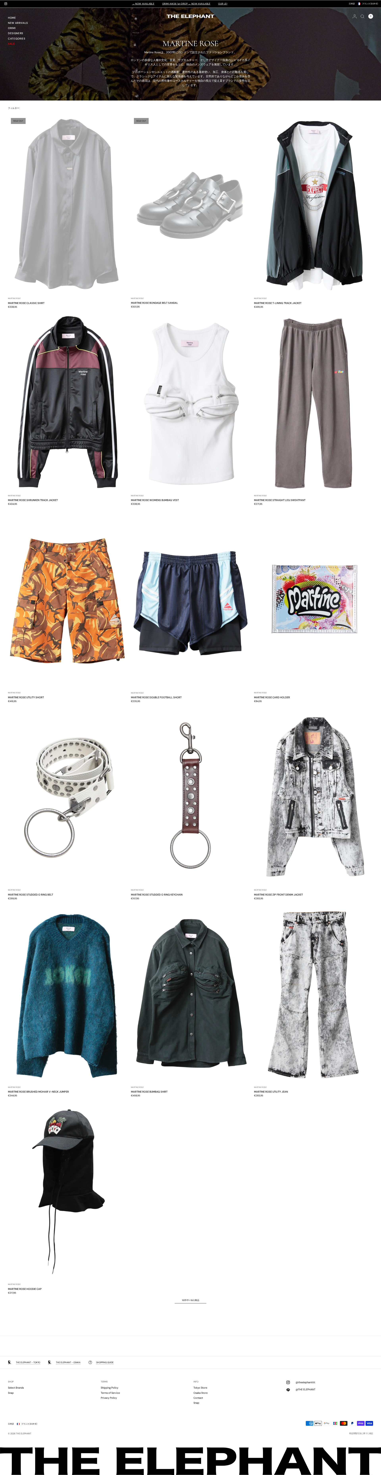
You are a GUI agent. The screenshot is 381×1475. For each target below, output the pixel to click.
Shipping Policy (109, 1387)
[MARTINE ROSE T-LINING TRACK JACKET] (313, 204)
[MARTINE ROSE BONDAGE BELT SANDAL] (190, 204)
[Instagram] (6, 4)
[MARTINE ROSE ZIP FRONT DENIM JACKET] (313, 796)
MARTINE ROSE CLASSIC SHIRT (26, 303)
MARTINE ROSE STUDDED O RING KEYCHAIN (157, 894)
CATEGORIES (16, 38)
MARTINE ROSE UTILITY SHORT (26, 697)
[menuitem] (23, 18)
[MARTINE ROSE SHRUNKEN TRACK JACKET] (67, 401)
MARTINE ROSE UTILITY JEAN (271, 1091)
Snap (11, 1393)
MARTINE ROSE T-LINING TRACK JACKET (277, 303)
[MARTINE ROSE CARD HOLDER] (313, 598)
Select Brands (16, 1387)
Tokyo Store (200, 1387)
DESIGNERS (15, 33)
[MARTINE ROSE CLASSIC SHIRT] (67, 204)
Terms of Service (110, 1393)
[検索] (362, 16)
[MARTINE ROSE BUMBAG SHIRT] (190, 993)
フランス (370, 3)
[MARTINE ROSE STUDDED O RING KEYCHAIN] (190, 796)
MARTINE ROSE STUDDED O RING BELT (30, 894)
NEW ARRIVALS (18, 23)
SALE (11, 43)
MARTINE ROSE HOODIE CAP (25, 1289)
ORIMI (11, 28)
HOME (12, 17)
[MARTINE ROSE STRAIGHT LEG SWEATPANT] (313, 401)
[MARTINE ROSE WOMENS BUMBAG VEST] (190, 401)
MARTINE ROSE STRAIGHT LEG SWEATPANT (279, 500)
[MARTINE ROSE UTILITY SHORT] (67, 598)
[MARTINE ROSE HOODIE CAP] (67, 1190)
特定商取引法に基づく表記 (361, 1433)
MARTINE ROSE (14, 298)
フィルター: (13, 108)
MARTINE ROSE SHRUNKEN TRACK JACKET (33, 500)
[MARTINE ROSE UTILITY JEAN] (313, 993)
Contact (198, 1398)
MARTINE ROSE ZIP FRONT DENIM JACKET (278, 894)
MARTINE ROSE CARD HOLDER (272, 697)
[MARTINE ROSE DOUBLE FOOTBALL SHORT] (190, 598)
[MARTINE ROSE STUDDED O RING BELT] (67, 796)
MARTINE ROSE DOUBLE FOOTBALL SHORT (156, 697)
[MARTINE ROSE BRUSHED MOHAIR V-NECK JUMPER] (67, 993)
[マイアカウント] (355, 16)
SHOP (10, 1382)
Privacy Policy (109, 1398)
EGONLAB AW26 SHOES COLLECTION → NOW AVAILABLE (171, 4)
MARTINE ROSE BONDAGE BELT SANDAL (154, 303)
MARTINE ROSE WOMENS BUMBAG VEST (155, 500)
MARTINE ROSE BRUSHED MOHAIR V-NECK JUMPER (38, 1091)
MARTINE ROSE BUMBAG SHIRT (149, 1091)
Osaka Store (200, 1393)
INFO (195, 1382)
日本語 (352, 3)
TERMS (104, 1382)
